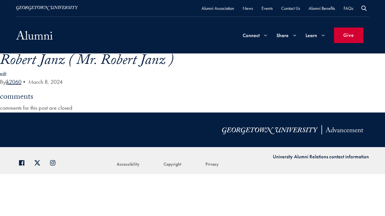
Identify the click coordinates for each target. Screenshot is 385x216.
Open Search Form (364, 8)
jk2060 (13, 82)
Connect (251, 35)
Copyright (172, 164)
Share (282, 35)
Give (348, 35)
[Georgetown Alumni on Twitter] (39, 162)
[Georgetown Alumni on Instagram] (54, 162)
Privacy (212, 164)
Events (267, 8)
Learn (311, 35)
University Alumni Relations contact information (321, 156)
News (248, 8)
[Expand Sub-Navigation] (265, 35)
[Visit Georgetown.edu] (47, 8)
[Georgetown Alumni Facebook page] (23, 162)
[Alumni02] (34, 35)
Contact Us (290, 8)
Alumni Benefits (322, 8)
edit (3, 73)
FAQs (348, 8)
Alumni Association (218, 8)
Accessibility (128, 164)
